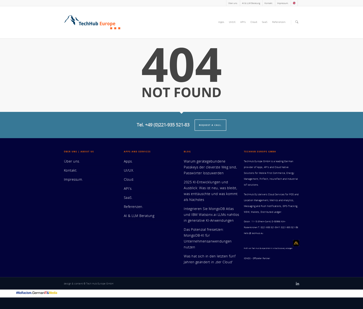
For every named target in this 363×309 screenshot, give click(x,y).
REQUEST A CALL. (210, 125)
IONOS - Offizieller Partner (257, 258)
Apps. (221, 22)
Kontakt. (268, 3)
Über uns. (233, 3)
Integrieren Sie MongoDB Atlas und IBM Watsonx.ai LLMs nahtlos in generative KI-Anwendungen (211, 214)
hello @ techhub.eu (253, 233)
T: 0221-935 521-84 (268, 227)
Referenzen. (279, 22)
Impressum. (283, 3)
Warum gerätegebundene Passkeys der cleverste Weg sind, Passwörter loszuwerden (210, 167)
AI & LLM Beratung (251, 3)
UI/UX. (232, 22)
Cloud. (254, 22)
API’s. (243, 22)
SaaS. (265, 22)
